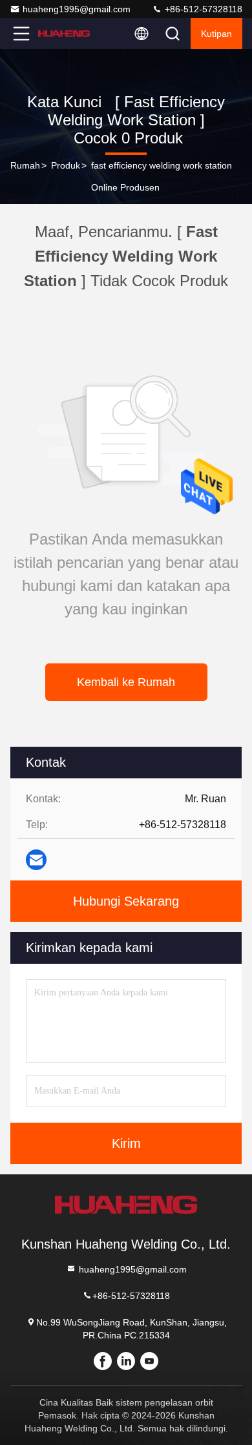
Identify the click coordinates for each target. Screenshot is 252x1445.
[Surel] (36, 859)
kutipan (216, 33)
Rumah (25, 165)
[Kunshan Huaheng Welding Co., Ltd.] (64, 33)
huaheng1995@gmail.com (77, 9)
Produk (65, 165)
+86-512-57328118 (202, 9)
